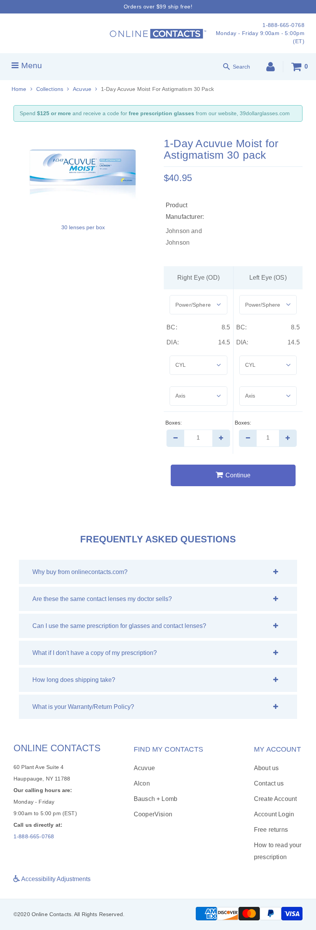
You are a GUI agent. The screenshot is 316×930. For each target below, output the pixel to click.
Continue (237, 475)
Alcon (142, 783)
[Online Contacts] (158, 33)
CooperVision (153, 814)
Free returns (271, 829)
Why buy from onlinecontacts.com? (80, 572)
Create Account (275, 799)
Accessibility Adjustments (55, 879)
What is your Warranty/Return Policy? (83, 706)
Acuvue (82, 89)
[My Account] (270, 68)
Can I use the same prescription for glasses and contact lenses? (119, 626)
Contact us (269, 783)
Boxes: (173, 423)
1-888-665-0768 (33, 836)
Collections (50, 89)
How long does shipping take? (73, 680)
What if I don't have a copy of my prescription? (94, 653)
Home (19, 89)
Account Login (274, 814)
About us (266, 768)
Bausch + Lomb (155, 799)
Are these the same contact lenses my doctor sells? (102, 599)
